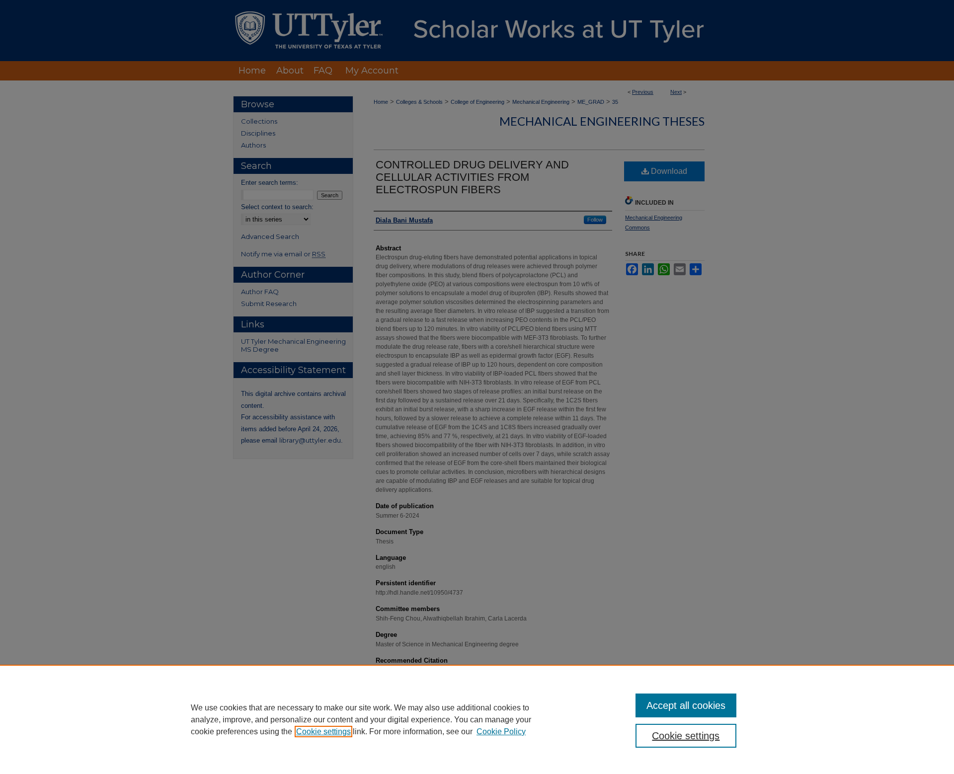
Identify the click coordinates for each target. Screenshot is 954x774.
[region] (477, 719)
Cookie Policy (501, 731)
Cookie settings (323, 731)
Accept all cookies (685, 705)
